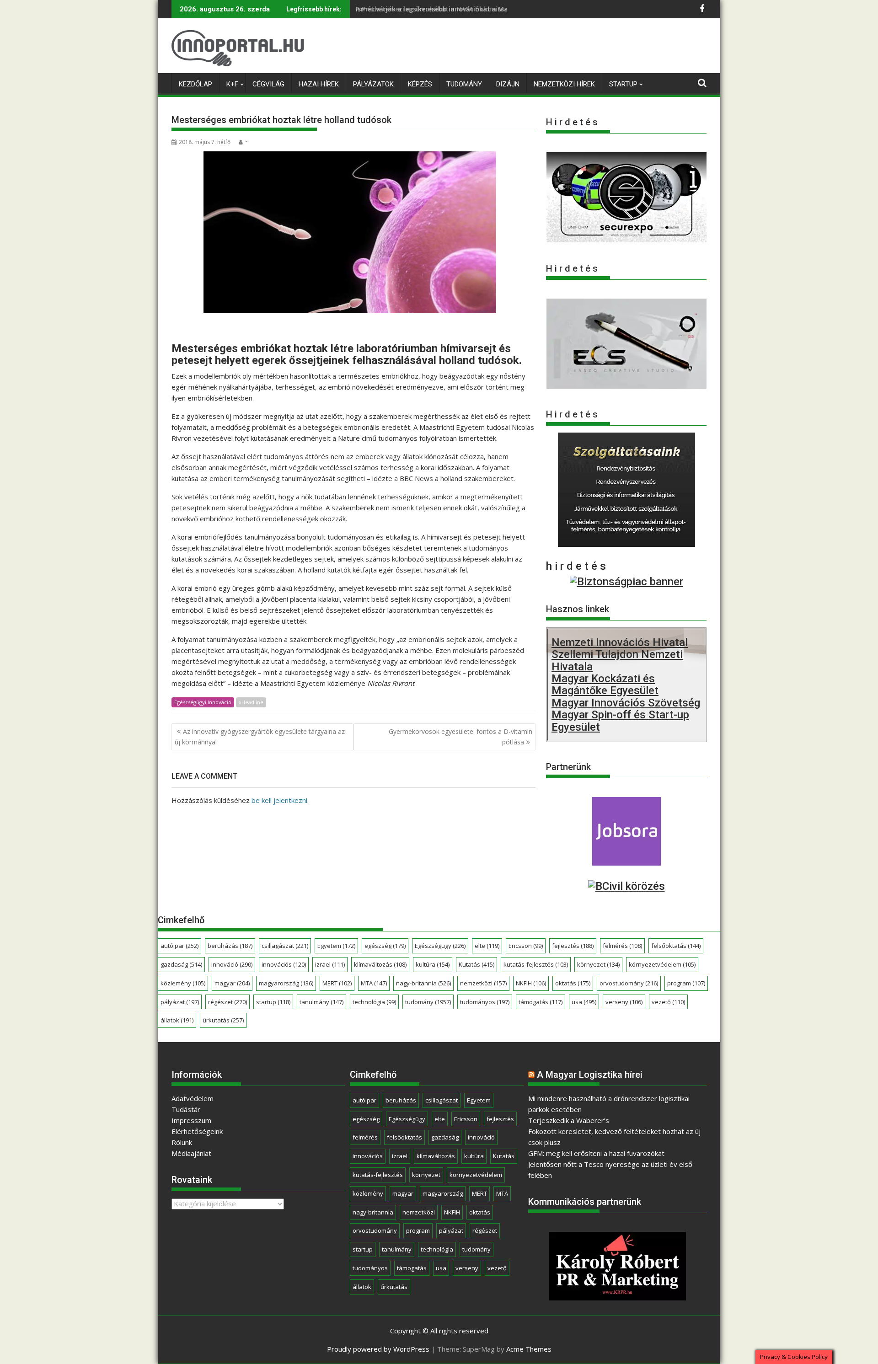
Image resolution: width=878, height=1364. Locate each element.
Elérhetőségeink (197, 1131)
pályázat (180, 1002)
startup (273, 1002)
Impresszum (191, 1120)
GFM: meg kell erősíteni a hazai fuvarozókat (596, 1153)
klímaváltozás (380, 964)
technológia (374, 1002)
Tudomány (464, 84)
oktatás (572, 983)
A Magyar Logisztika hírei (589, 1074)
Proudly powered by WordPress (378, 1348)
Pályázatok (373, 84)
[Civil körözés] (626, 886)
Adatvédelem (192, 1098)
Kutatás (476, 964)
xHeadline (251, 702)
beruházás (230, 945)
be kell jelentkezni (279, 800)
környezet (598, 964)
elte (487, 945)
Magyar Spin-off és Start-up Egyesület (620, 720)
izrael (330, 964)
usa (584, 1002)
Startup (623, 84)
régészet (227, 1002)
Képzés (420, 84)
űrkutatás (223, 1020)
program (686, 983)
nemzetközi (483, 983)
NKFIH (531, 983)
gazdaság (181, 964)
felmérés (622, 945)
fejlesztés (573, 945)
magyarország (286, 983)
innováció (231, 964)
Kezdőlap (195, 84)
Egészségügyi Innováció (202, 702)
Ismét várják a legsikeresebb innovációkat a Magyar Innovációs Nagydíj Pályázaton (489, 9)
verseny (623, 1002)
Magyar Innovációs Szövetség (625, 702)
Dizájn (507, 84)
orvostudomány (629, 983)
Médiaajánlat (191, 1153)
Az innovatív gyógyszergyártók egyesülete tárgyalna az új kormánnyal (260, 736)
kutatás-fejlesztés (535, 964)
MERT (337, 983)
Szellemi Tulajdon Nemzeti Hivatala (617, 660)
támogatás (540, 1002)
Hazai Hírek (319, 84)
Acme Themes (528, 1348)
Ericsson (526, 945)
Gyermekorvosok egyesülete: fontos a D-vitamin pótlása (460, 736)
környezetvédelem (662, 964)
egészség (385, 945)
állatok (177, 1020)
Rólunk (181, 1142)
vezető (668, 1002)
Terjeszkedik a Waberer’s (568, 1120)
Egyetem (336, 945)
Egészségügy (440, 945)
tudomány (428, 1002)
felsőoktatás (676, 945)
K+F (232, 84)
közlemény (183, 983)
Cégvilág (268, 84)
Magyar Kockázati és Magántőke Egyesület (604, 684)
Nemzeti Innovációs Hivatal (619, 642)
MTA (374, 983)
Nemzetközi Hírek (564, 84)
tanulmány (321, 1002)
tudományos (484, 1002)
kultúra (433, 964)
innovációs (284, 964)
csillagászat (285, 945)
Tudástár (185, 1109)
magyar (232, 983)
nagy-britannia (423, 983)
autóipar (179, 945)
